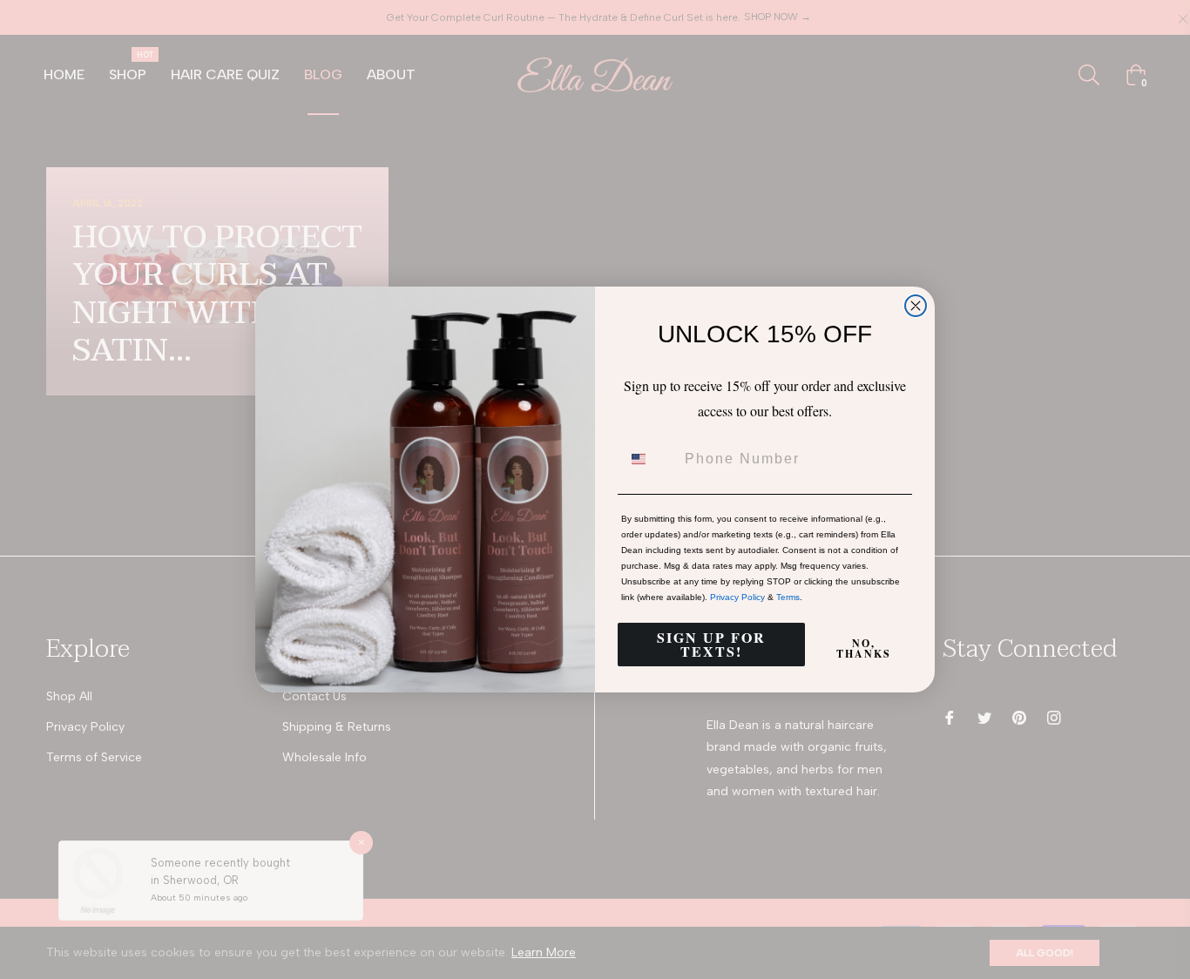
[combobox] (649, 459)
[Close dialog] (915, 305)
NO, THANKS (863, 648)
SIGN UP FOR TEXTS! (711, 644)
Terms (788, 597)
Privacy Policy (737, 597)
